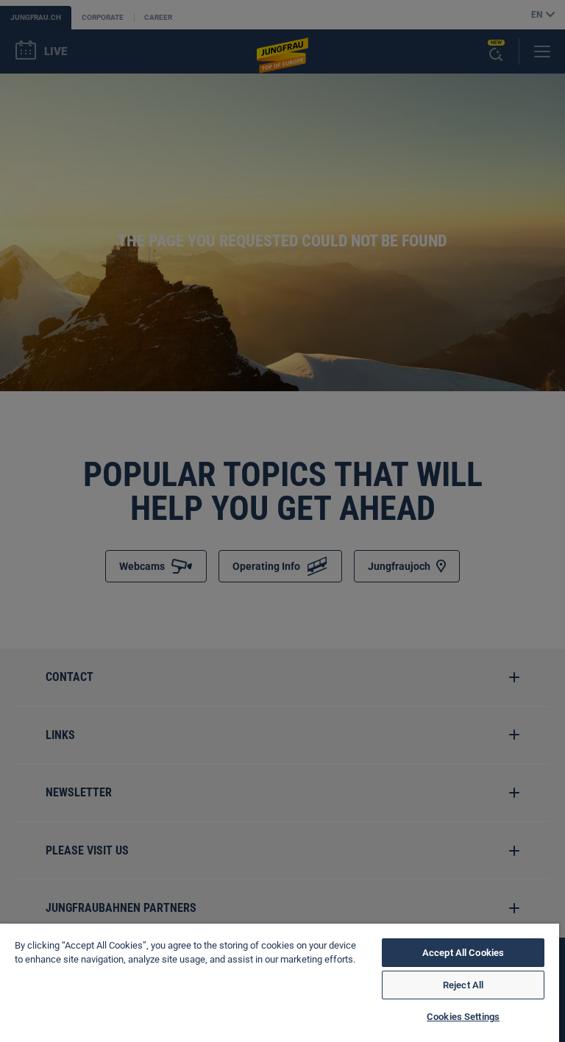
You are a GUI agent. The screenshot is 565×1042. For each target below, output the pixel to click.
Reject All (463, 985)
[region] (279, 983)
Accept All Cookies (463, 952)
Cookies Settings (463, 1016)
